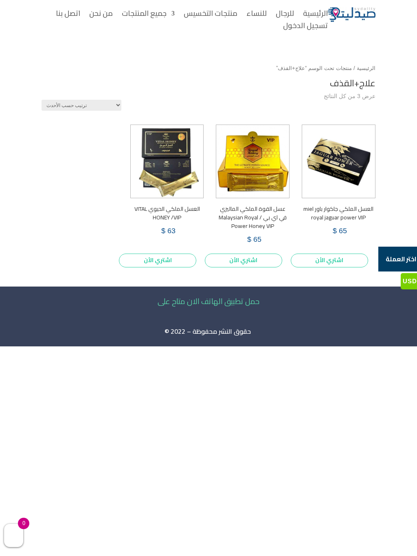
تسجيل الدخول (305, 27)
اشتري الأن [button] (329, 260)
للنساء (256, 15)
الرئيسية (315, 15)
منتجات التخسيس (210, 15)
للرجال (285, 15)
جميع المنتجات (144, 15)
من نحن (101, 15)
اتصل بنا (68, 15)
